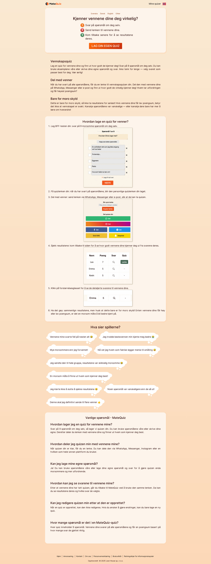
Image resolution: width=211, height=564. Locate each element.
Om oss (88, 556)
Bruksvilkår (117, 556)
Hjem (59, 556)
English (110, 13)
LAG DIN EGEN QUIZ (106, 46)
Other (118, 13)
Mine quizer (155, 3)
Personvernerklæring (102, 556)
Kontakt (79, 556)
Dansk (102, 13)
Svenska (94, 13)
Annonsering (68, 556)
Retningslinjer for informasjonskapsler (139, 556)
